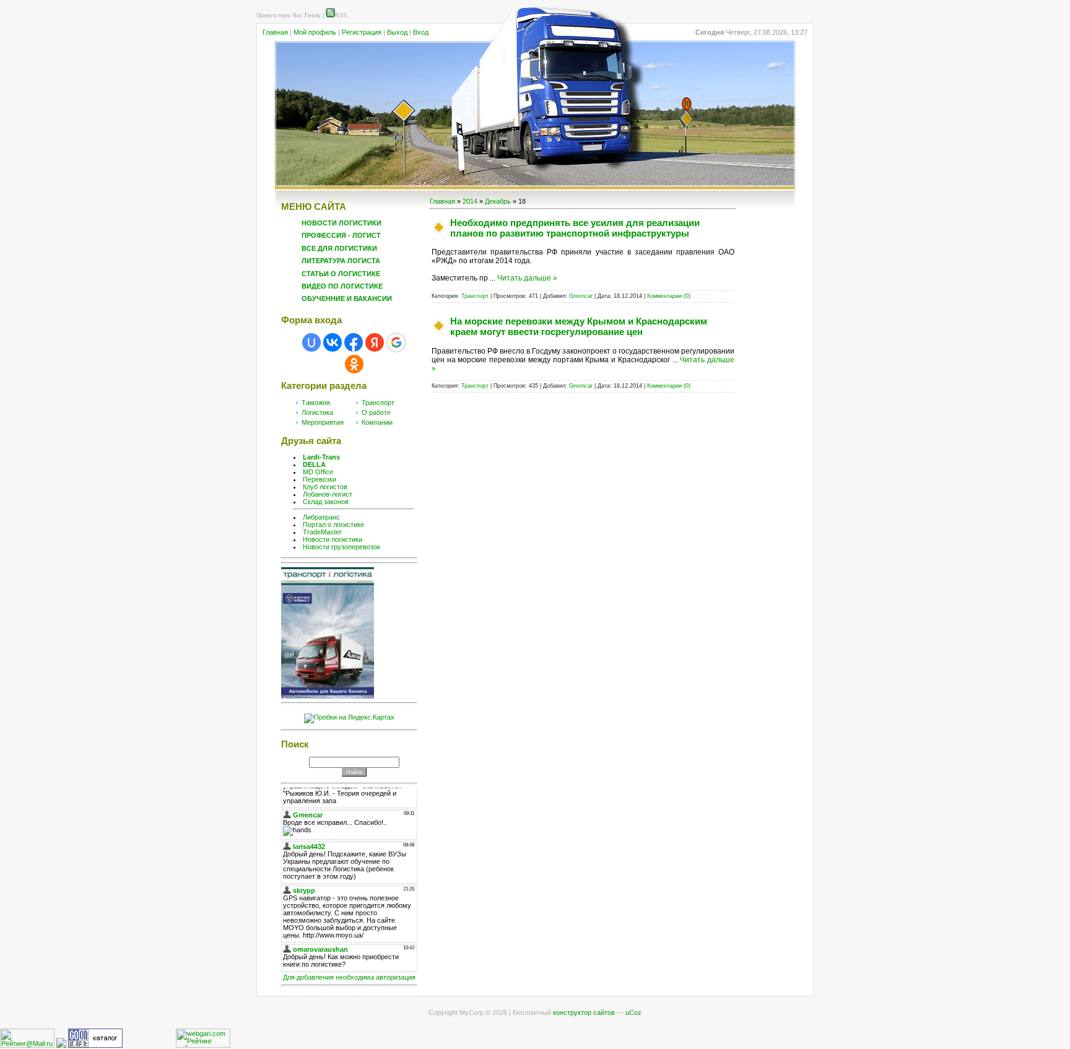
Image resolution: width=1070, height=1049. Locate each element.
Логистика (317, 412)
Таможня (316, 402)
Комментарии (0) (668, 296)
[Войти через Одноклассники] (354, 364)
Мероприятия (323, 422)
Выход (397, 32)
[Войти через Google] (396, 342)
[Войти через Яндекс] (374, 342)
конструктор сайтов (584, 1012)
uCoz (633, 1012)
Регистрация (361, 32)
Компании (377, 422)
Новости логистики (332, 539)
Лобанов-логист (327, 494)
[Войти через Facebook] (353, 342)
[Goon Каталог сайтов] (95, 1045)
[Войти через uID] (311, 342)
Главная (275, 32)
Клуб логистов (325, 486)
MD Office (318, 472)
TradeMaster (322, 532)
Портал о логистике (333, 524)
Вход (420, 32)
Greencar (581, 296)
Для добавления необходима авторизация (349, 977)
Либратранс (321, 517)
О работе (376, 412)
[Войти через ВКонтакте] (332, 342)
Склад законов (326, 501)
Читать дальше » (527, 278)
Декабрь (498, 201)
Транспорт (378, 402)
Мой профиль (315, 32)
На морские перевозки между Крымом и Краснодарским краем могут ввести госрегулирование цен (578, 326)
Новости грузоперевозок (341, 547)
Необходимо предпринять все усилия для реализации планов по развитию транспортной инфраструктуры (575, 227)
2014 (470, 201)
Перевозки (319, 479)
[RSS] (330, 15)
